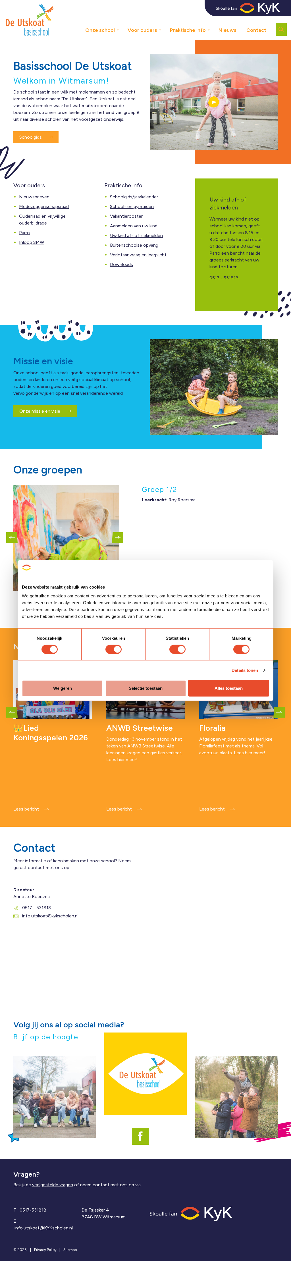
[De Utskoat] (29, 20)
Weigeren (62, 688)
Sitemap (70, 1250)
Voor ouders (142, 30)
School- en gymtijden (132, 206)
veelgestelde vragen (52, 1184)
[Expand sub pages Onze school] (122, 28)
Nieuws (227, 30)
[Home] (191, 1213)
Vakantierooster (126, 216)
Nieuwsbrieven (34, 197)
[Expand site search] (281, 29)
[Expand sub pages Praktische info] (213, 28)
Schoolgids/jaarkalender (134, 197)
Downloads (121, 264)
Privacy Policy (45, 1250)
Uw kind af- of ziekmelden (136, 235)
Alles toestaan (229, 688)
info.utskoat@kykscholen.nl (50, 916)
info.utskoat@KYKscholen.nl (43, 1228)
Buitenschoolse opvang (134, 245)
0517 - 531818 (223, 278)
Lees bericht (26, 809)
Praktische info (188, 30)
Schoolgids (31, 137)
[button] (214, 102)
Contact (256, 30)
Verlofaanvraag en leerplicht (138, 254)
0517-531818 (33, 1210)
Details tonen (245, 670)
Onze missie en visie (40, 411)
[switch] (113, 649)
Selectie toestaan (146, 688)
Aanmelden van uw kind (133, 225)
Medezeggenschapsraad (44, 206)
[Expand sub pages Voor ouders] (164, 28)
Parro (24, 232)
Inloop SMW (31, 242)
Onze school (100, 30)
